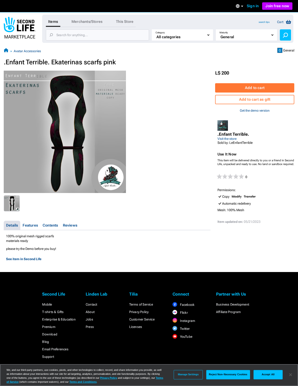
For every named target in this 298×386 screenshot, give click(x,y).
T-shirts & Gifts (53, 312)
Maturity (224, 32)
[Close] (290, 374)
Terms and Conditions (83, 381)
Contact (91, 304)
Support (48, 356)
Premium (48, 327)
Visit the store (227, 139)
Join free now (277, 6)
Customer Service (142, 319)
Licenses (135, 327)
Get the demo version (255, 110)
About (90, 312)
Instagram (187, 321)
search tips (264, 22)
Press (90, 327)
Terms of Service (141, 304)
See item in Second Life (23, 259)
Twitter (184, 329)
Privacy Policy (139, 312)
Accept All (268, 374)
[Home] (6, 51)
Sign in (253, 6)
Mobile (47, 304)
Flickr (183, 312)
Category (160, 32)
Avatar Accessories (27, 51)
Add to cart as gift (255, 99)
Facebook (186, 305)
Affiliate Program (228, 312)
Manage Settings (188, 374)
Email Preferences (55, 349)
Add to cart (254, 88)
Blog (45, 342)
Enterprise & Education (58, 319)
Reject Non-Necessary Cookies (228, 374)
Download (49, 334)
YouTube (185, 336)
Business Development (232, 304)
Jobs (89, 319)
